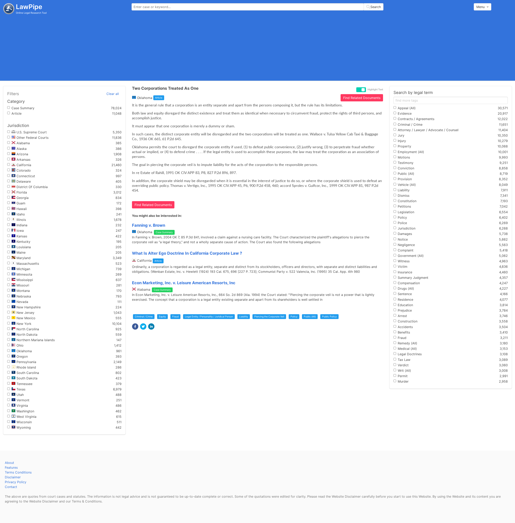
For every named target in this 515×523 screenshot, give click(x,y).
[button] (135, 326)
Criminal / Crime (144, 316)
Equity (162, 316)
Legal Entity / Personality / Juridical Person (209, 316)
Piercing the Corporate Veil (269, 316)
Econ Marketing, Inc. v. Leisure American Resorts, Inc (183, 282)
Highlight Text (375, 89)
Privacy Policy (15, 482)
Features (11, 467)
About (9, 463)
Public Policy (329, 316)
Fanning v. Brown (148, 225)
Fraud (175, 316)
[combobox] (257, 6)
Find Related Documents (361, 98)
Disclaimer (13, 477)
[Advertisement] (257, 47)
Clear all (112, 94)
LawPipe (29, 7)
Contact (11, 487)
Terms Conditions (18, 472)
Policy (294, 316)
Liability (243, 316)
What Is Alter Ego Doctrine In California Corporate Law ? (187, 253)
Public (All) (310, 316)
